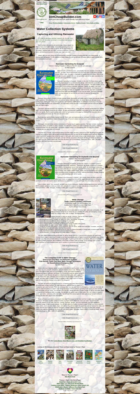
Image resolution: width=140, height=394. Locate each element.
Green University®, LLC (74, 382)
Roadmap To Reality (64, 388)
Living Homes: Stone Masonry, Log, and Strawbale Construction (73, 341)
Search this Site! (76, 388)
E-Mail (42, 22)
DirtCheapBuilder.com (42, 19)
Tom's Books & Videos (93, 23)
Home (50, 23)
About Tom (62, 382)
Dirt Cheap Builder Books (75, 383)
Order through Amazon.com (70, 148)
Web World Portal (41, 4)
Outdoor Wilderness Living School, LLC (77, 385)
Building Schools (81, 23)
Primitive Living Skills (57, 385)
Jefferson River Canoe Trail (77, 387)
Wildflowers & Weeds (61, 387)
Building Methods (58, 23)
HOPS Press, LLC (62, 383)
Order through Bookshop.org (70, 144)
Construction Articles (69, 23)
